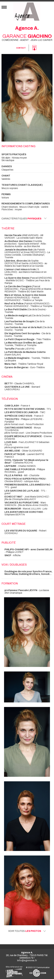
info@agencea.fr (27, 960)
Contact (21, 48)
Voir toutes (24, 931)
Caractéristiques (21, 218)
